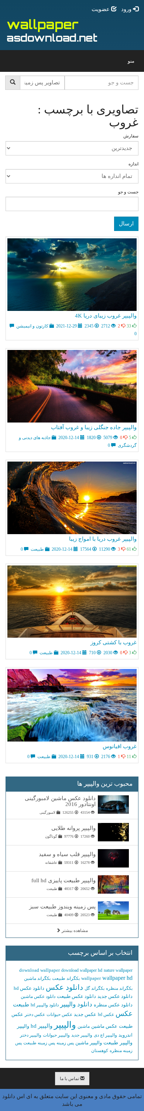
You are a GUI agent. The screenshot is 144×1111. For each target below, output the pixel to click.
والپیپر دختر (30, 1035)
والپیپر (65, 1025)
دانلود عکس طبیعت (76, 996)
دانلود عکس (64, 987)
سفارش (130, 136)
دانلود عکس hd (29, 988)
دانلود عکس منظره (113, 1004)
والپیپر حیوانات (56, 1035)
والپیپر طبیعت (118, 1042)
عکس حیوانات (59, 1014)
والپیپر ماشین (88, 1042)
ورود (127, 9)
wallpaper (91, 978)
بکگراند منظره (119, 988)
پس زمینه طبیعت (39, 1042)
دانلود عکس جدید (115, 996)
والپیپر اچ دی (105, 1035)
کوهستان (99, 1050)
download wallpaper (39, 970)
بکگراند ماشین (37, 978)
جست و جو (128, 191)
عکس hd (106, 1014)
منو (129, 63)
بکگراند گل (94, 988)
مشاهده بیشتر (74, 930)
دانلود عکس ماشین (38, 996)
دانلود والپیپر (76, 1004)
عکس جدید (85, 1014)
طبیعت (21, 1004)
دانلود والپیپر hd (45, 1004)
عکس (124, 1013)
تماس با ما (70, 1078)
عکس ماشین (104, 1026)
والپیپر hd (41, 1026)
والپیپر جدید (81, 1035)
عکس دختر (35, 1014)
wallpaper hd (117, 978)
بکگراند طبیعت (66, 978)
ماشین (84, 1026)
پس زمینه (65, 1042)
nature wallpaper (118, 970)
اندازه (133, 164)
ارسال (126, 224)
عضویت (101, 9)
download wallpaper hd (81, 970)
